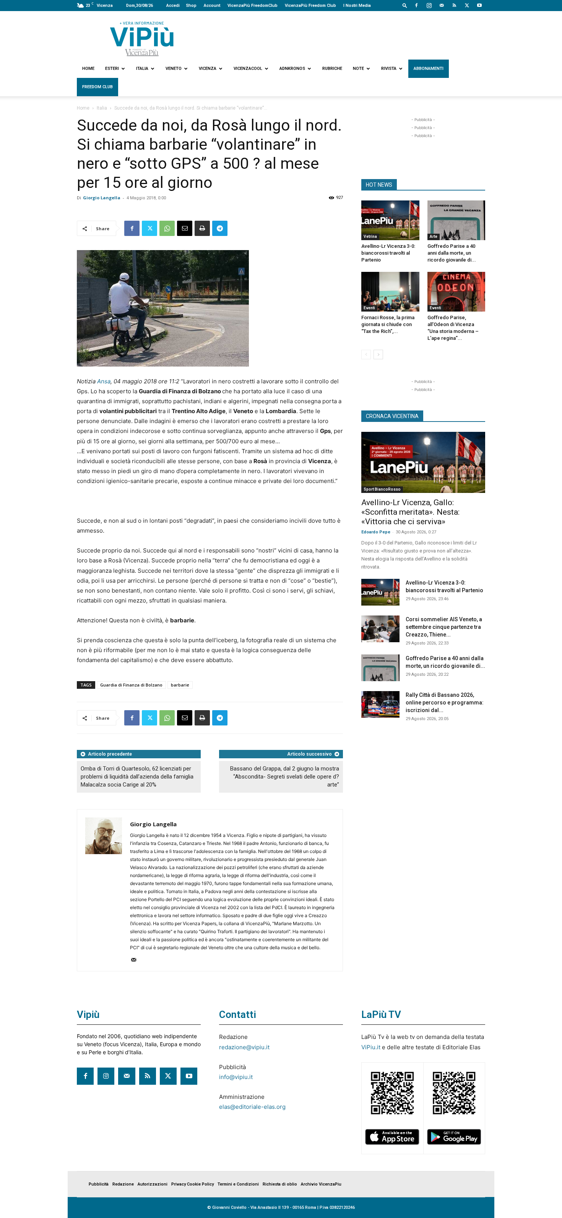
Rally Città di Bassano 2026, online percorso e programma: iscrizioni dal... (445, 702)
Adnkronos (292, 68)
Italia (142, 68)
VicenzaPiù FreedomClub (252, 5)
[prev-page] (366, 354)
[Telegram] (219, 228)
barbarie (180, 685)
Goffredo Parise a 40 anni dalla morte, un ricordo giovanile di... (451, 253)
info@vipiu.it (236, 1077)
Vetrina (370, 236)
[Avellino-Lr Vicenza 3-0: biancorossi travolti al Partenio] (390, 220)
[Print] (202, 228)
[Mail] (441, 5)
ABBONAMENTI (428, 68)
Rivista (388, 68)
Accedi (173, 5)
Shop (191, 5)
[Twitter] (467, 5)
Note (358, 68)
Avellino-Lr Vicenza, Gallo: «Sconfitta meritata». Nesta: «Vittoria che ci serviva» (410, 512)
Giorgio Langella (101, 197)
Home (88, 68)
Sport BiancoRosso (382, 489)
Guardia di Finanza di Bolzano (131, 685)
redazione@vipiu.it (244, 1047)
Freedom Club (97, 86)
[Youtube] (479, 5)
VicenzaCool (248, 68)
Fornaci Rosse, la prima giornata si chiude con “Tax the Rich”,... (387, 324)
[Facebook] (416, 5)
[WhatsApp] (167, 228)
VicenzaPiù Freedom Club (310, 5)
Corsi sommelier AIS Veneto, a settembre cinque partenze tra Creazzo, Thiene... (444, 627)
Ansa (103, 381)
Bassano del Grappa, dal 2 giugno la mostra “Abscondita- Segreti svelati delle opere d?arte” (284, 776)
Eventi (369, 308)
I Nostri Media (357, 5)
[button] (405, 5)
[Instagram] (429, 5)
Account (212, 5)
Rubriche (332, 68)
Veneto (174, 68)
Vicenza (207, 68)
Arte (433, 236)
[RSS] (454, 5)
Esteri (112, 68)
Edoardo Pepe (375, 532)
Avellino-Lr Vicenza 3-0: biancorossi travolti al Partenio (388, 253)
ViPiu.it (370, 1047)
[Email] (184, 228)
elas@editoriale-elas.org (252, 1106)
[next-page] (378, 354)
